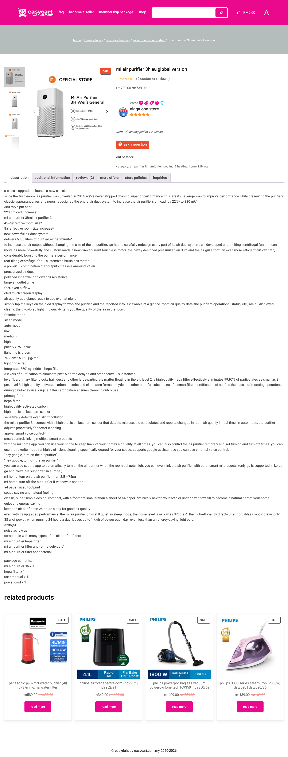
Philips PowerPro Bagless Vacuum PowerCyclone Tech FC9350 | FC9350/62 (179, 685)
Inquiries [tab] (160, 177)
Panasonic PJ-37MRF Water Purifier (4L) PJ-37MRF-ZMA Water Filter (38, 685)
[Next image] (107, 111)
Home (77, 40)
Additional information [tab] (52, 177)
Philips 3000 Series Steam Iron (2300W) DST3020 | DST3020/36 (250, 685)
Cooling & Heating (118, 40)
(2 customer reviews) (153, 78)
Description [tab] (19, 177)
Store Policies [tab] (136, 177)
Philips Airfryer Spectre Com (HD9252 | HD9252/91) (108, 685)
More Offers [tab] (109, 177)
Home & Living (93, 40)
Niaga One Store (144, 109)
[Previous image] (34, 111)
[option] (14, 99)
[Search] (221, 12)
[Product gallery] (70, 108)
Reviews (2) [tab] (85, 177)
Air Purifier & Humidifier (149, 40)
